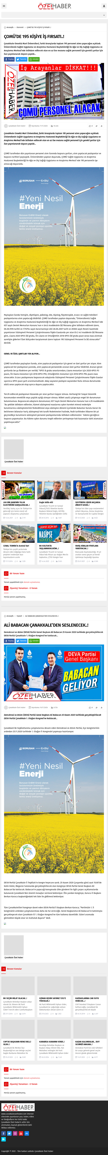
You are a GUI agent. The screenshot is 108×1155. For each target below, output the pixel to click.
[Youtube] (21, 1133)
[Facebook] (3, 1133)
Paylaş (11, 59)
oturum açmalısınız (32, 582)
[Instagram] (15, 1133)
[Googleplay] (3, 1139)
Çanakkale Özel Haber (17, 126)
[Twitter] (9, 1133)
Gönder (36, 59)
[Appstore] (26, 1133)
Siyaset (19, 616)
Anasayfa (10, 27)
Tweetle (23, 59)
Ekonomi (20, 27)
